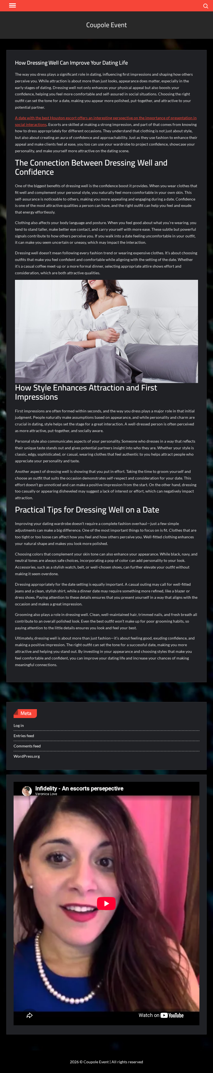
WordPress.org (27, 756)
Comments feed (27, 746)
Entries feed (24, 735)
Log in (19, 725)
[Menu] (11, 5)
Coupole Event (106, 25)
